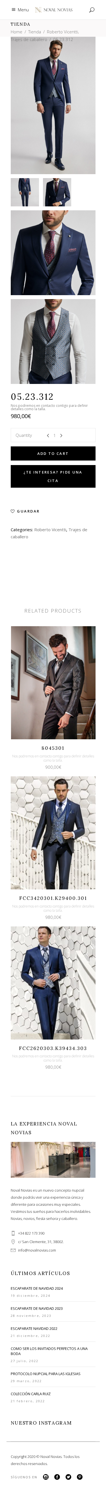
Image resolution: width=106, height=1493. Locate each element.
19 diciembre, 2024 (31, 1295)
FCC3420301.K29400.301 (53, 898)
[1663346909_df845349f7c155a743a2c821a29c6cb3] (53, 341)
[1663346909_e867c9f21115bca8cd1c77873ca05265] (53, 252)
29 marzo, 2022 (26, 1381)
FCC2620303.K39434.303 (53, 1048)
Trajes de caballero (29, 39)
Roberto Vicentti (62, 31)
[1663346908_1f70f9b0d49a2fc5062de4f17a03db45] (25, 192)
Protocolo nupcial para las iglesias (46, 1373)
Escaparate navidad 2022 (34, 1328)
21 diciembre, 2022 (31, 1336)
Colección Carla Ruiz (31, 1393)
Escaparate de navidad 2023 (37, 1308)
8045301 (53, 748)
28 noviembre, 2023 (31, 1315)
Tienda (34, 31)
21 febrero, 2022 (28, 1401)
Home (16, 31)
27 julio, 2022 (25, 1361)
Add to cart (53, 453)
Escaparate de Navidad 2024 (37, 1288)
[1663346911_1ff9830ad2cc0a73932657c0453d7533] (57, 192)
